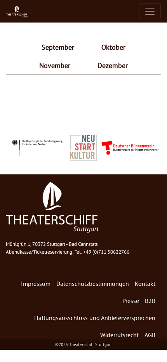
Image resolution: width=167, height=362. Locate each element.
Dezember (112, 65)
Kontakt (145, 283)
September (58, 47)
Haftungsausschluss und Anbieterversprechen (94, 318)
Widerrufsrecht (119, 335)
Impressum (35, 283)
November (54, 65)
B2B (150, 301)
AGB (149, 335)
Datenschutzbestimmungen (92, 283)
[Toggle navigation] (150, 11)
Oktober (113, 47)
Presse (130, 301)
